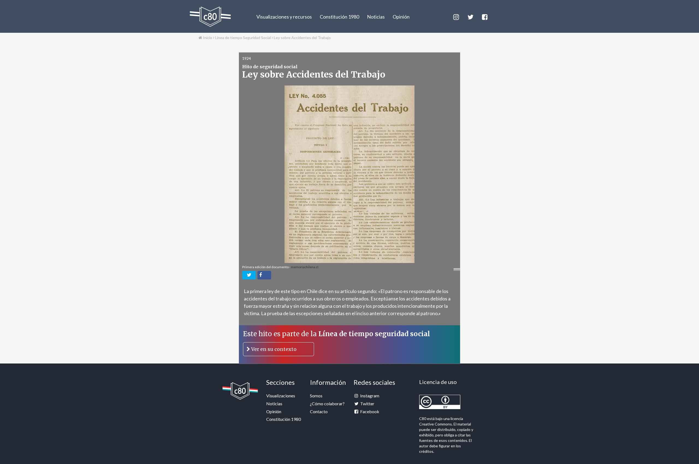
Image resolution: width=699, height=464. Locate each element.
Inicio (207, 37)
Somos (316, 395)
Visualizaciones (280, 395)
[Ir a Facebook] (484, 16)
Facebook (369, 411)
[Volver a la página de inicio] (210, 17)
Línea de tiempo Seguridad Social (243, 37)
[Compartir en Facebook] (264, 275)
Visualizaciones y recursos (284, 17)
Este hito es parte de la (336, 341)
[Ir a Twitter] (470, 16)
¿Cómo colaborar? (327, 403)
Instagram (369, 395)
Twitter (366, 403)
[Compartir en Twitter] (249, 275)
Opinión (401, 17)
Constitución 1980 (339, 17)
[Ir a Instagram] (456, 16)
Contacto (319, 411)
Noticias (376, 17)
